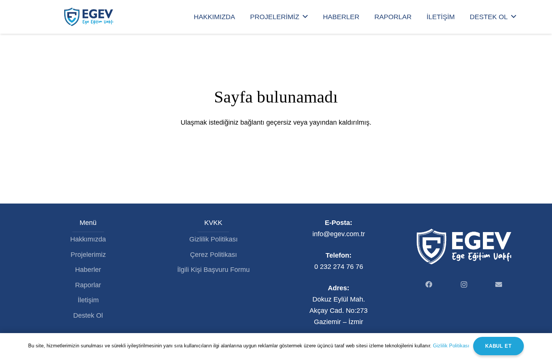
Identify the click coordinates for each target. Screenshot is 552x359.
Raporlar (88, 285)
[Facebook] (429, 284)
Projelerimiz (88, 254)
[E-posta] (498, 284)
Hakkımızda (88, 239)
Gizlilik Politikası (213, 239)
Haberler (88, 269)
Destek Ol (88, 315)
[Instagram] (463, 284)
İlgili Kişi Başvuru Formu (213, 269)
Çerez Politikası (213, 254)
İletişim (88, 300)
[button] (305, 17)
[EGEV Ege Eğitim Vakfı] (88, 17)
